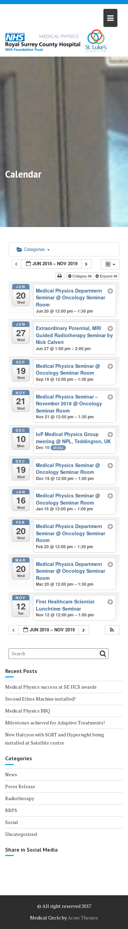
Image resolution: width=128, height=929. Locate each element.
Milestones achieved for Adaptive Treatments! (55, 722)
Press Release (20, 786)
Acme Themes (83, 917)
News (11, 774)
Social (11, 822)
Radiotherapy (19, 798)
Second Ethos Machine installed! (40, 698)
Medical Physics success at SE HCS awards (51, 687)
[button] (112, 630)
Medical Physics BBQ (27, 710)
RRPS (11, 810)
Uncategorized (21, 834)
